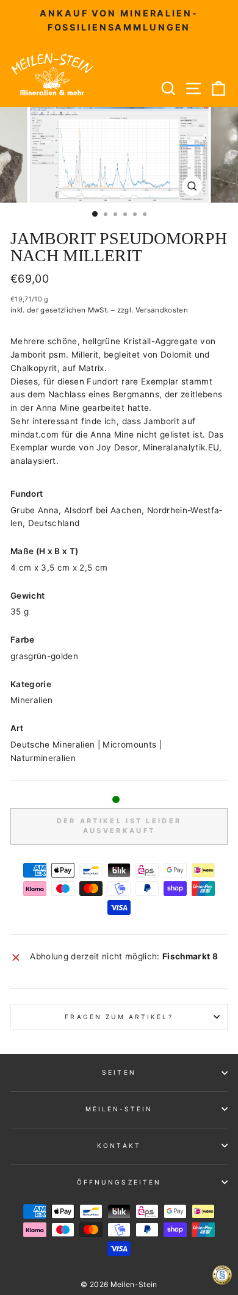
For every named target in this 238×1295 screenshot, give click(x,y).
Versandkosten (161, 310)
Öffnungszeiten (119, 1182)
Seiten (118, 1072)
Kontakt (118, 1145)
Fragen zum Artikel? (119, 1016)
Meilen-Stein (119, 1109)
